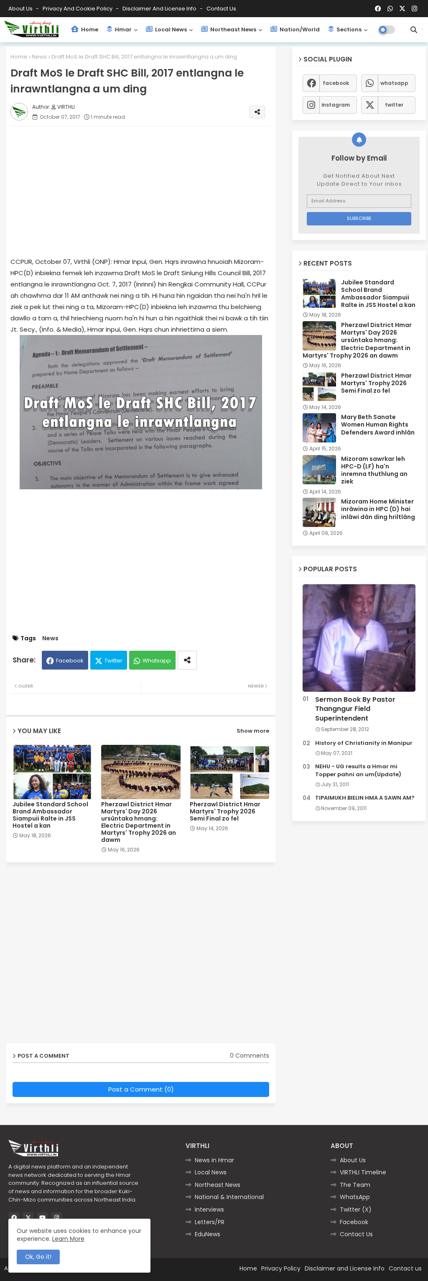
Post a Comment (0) (141, 1089)
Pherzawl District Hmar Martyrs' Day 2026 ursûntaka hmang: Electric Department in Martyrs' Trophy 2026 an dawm (138, 822)
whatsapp (394, 83)
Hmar (123, 29)
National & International (229, 1197)
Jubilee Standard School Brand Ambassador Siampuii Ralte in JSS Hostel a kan (50, 815)
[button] (413, 29)
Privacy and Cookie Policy (78, 9)
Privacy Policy (281, 1268)
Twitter (113, 661)
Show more (253, 731)
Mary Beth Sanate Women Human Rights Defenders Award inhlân (378, 424)
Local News (170, 29)
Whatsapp (157, 661)
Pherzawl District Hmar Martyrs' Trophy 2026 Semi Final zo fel (225, 811)
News (39, 57)
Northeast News (232, 29)
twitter (394, 104)
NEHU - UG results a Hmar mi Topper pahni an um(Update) (358, 770)
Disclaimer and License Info (160, 9)
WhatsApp (355, 1197)
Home (89, 29)
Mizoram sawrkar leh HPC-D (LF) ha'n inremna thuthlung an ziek (374, 470)
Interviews (209, 1209)
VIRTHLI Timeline (363, 1172)
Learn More (68, 1239)
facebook (336, 83)
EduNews (207, 1234)
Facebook (70, 661)
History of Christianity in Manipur (364, 743)
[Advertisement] (149, 191)
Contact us (221, 9)
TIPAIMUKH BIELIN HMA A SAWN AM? (365, 798)
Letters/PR (209, 1222)
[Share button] (187, 660)
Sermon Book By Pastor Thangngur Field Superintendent (355, 709)
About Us (21, 9)
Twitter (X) (356, 1209)
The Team (355, 1185)
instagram (335, 104)
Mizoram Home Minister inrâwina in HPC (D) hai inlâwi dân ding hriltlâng (378, 509)
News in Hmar (214, 1160)
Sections (348, 29)
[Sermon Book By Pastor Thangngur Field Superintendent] (359, 638)
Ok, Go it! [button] (38, 1257)
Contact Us (356, 1234)
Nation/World (299, 29)
